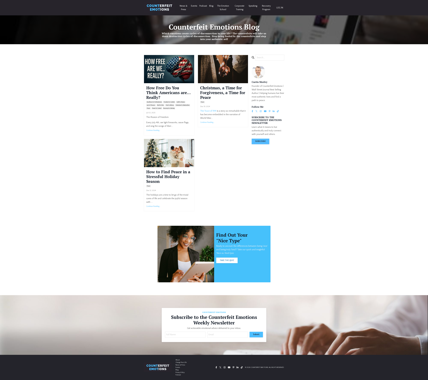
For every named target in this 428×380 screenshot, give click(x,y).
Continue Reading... (153, 130)
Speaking (253, 6)
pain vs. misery (170, 105)
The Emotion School (223, 8)
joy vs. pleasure (151, 105)
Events (194, 6)
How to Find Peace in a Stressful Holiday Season (168, 176)
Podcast (203, 6)
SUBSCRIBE (260, 141)
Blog (211, 6)
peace (148, 108)
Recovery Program (266, 8)
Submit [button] (256, 334)
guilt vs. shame (181, 102)
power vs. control (156, 108)
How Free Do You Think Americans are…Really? (168, 92)
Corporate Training (239, 8)
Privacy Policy (180, 372)
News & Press (183, 8)
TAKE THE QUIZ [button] (227, 260)
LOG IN (279, 7)
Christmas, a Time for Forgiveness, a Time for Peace (222, 92)
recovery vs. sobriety (169, 108)
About (178, 360)
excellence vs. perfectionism (154, 102)
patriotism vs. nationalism (182, 105)
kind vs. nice (160, 105)
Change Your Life (181, 362)
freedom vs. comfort (169, 102)
